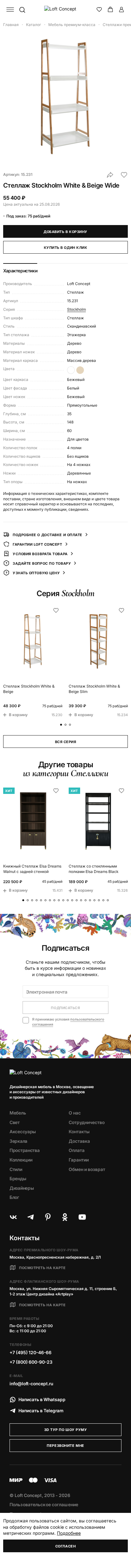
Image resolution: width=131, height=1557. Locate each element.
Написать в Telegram (41, 1410)
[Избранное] (99, 9)
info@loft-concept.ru (31, 1383)
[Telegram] (30, 1217)
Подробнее (69, 1533)
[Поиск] (22, 9)
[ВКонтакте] (13, 1217)
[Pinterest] (48, 1217)
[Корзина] (110, 9)
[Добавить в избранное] (124, 175)
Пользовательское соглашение (44, 1504)
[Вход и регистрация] (121, 9)
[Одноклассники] (65, 1217)
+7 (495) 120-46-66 (31, 1352)
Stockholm (76, 309)
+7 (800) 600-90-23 (31, 1362)
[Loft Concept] (65, 9)
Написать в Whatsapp (42, 1399)
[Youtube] (82, 1217)
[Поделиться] (110, 175)
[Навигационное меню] (10, 9)
